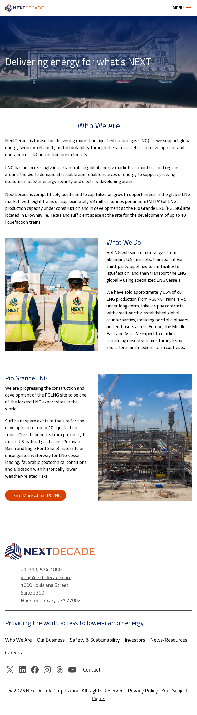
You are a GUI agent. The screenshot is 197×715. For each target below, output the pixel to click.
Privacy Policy (143, 691)
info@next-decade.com (46, 577)
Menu (178, 8)
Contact (92, 670)
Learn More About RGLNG (35, 495)
